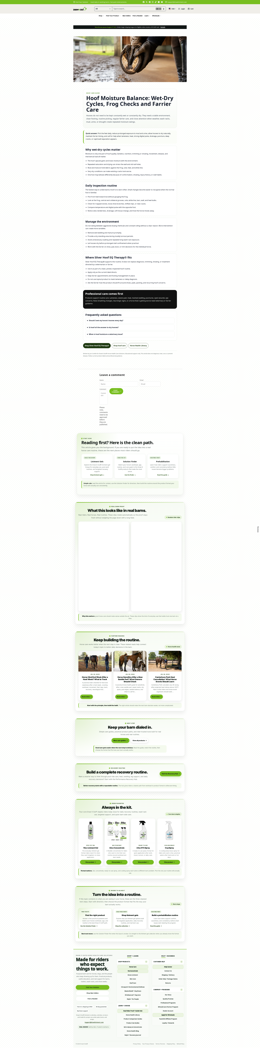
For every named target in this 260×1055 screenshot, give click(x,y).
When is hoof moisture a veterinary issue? (106, 334)
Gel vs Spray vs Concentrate (133, 1027)
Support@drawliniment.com (177, 2)
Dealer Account (168, 1011)
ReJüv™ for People (133, 999)
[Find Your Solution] (80, 2)
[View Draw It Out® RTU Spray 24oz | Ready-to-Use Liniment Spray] (143, 830)
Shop (100, 16)
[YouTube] (162, 2)
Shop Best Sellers (93, 993)
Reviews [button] (258, 529)
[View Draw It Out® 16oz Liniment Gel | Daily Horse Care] (90, 830)
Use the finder (129, 475)
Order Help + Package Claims (168, 979)
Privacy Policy (137, 1044)
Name (102, 380)
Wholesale (155, 16)
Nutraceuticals (133, 971)
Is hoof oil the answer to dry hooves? (104, 327)
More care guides (119, 740)
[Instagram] (153, 2)
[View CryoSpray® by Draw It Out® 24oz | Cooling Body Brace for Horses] (169, 830)
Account (181, 9)
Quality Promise (168, 999)
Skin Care (133, 979)
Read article (86, 697)
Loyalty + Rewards (168, 1023)
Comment (103, 389)
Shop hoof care (119, 345)
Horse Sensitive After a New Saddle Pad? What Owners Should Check (130, 679)
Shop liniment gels (96, 475)
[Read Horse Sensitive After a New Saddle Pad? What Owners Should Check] (130, 661)
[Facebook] (144, 2)
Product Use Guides (132, 1023)
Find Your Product (112, 16)
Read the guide (162, 475)
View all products (139, 740)
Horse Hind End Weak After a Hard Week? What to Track (95, 678)
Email (142, 380)
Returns (168, 983)
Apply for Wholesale (168, 1015)
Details (162, 27)
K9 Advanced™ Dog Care (133, 995)
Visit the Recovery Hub (170, 774)
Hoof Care (133, 983)
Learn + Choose (124, 1006)
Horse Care (132, 967)
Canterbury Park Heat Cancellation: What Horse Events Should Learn (165, 679)
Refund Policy (180, 1044)
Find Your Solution (92, 987)
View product (89, 862)
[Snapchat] (159, 2)
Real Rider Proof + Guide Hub (132, 1011)
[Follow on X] (147, 2)
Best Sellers (127, 16)
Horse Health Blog (133, 1031)
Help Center (168, 967)
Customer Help (159, 962)
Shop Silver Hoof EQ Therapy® (97, 345)
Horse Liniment (133, 975)
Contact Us (168, 971)
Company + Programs (161, 990)
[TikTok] (156, 2)
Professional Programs (168, 1003)
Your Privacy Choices (148, 1044)
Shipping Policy (171, 1044)
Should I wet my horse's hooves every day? (106, 320)
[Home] (80, 9)
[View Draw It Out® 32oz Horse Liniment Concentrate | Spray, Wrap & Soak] (117, 830)
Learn (146, 16)
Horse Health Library (138, 345)
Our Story (168, 995)
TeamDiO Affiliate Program (168, 1019)
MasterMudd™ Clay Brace (133, 991)
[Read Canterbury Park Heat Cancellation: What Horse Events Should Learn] (165, 661)
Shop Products (124, 962)
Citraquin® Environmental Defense (133, 987)
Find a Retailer (138, 16)
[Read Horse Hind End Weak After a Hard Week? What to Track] (95, 661)
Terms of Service (160, 1044)
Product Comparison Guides (133, 1019)
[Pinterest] (150, 2)
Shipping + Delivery (168, 975)
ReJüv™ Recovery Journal (133, 1035)
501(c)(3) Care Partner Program (168, 1007)
